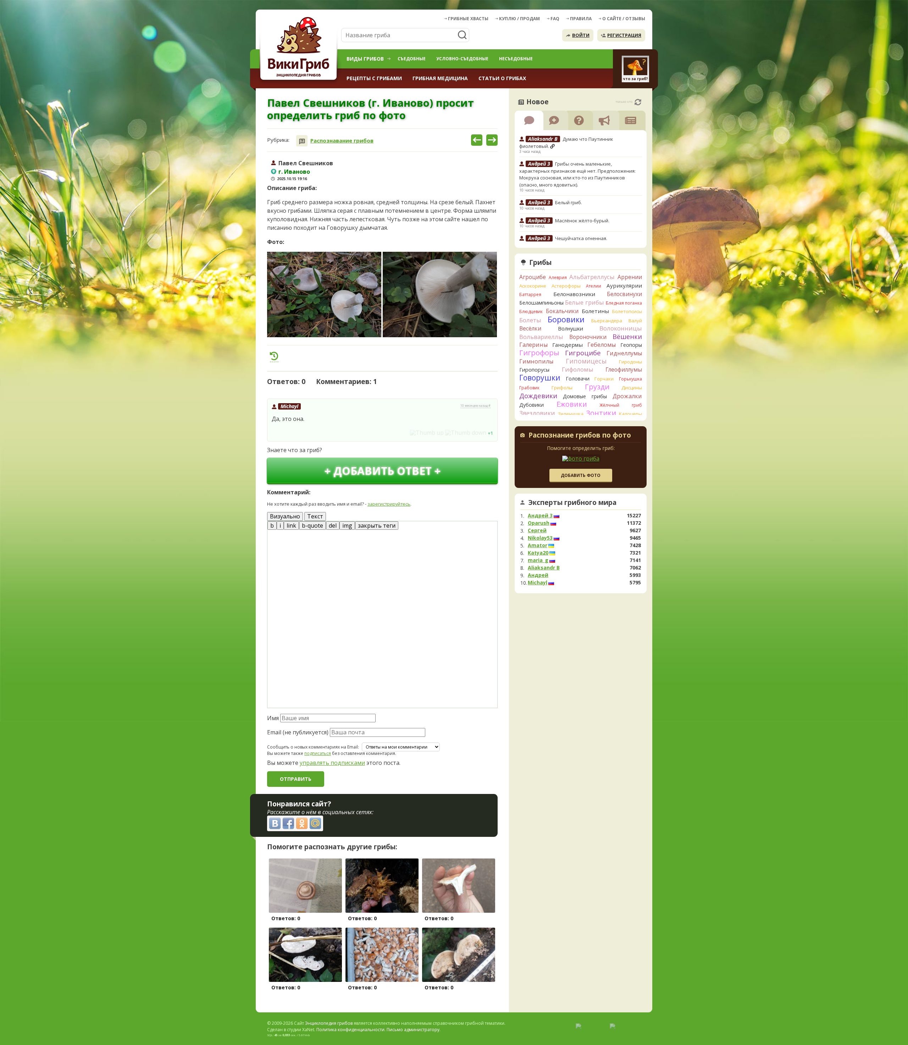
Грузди (597, 386)
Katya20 (538, 552)
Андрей (538, 575)
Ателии (593, 286)
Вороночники (588, 337)
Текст (315, 516)
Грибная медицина (440, 78)
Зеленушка (570, 414)
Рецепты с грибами (374, 78)
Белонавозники (574, 294)
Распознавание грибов (341, 140)
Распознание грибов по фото (579, 436)
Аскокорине (532, 286)
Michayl (289, 406)
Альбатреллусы (592, 277)
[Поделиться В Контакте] (275, 823)
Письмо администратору (413, 1030)
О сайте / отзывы (623, 19)
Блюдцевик (531, 312)
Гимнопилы (536, 361)
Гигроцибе (583, 352)
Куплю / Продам (519, 19)
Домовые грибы (585, 396)
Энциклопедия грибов (329, 1023)
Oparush (538, 523)
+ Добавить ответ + (383, 470)
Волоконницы (620, 328)
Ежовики (572, 404)
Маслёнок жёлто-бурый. (582, 220)
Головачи (577, 378)
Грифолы (562, 387)
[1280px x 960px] (324, 294)
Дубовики (531, 404)
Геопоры (631, 344)
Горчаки (604, 379)
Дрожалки (627, 396)
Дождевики (538, 395)
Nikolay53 (540, 537)
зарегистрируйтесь (388, 504)
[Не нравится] (465, 432)
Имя (273, 718)
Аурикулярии (624, 285)
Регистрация (624, 35)
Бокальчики (562, 311)
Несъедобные (516, 59)
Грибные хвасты (468, 19)
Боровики (566, 319)
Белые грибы (584, 302)
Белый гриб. (568, 202)
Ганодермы (567, 344)
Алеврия (558, 277)
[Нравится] (427, 432)
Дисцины (631, 387)
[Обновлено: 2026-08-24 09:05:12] (638, 102)
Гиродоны (630, 361)
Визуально (285, 516)
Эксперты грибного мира (572, 502)
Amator (537, 545)
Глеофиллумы (623, 369)
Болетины (595, 311)
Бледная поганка (624, 303)
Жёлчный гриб (620, 405)
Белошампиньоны (541, 302)
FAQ (554, 19)
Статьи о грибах (502, 78)
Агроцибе (532, 277)
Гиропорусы (534, 369)
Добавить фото (580, 475)
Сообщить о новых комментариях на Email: (313, 747)
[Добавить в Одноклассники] (302, 823)
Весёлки (530, 328)
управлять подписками (332, 763)
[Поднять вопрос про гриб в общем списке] (274, 356)
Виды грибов (365, 58)
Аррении (630, 277)
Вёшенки (627, 336)
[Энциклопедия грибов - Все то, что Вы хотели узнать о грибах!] (300, 48)
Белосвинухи (624, 294)
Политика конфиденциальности (350, 1030)
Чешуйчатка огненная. (581, 238)
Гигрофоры (539, 352)
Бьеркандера (606, 320)
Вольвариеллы (541, 337)
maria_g (538, 560)
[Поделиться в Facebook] (288, 823)
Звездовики (537, 413)
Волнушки (570, 328)
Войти (580, 35)
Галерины (533, 345)
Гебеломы (601, 345)
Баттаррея (530, 294)
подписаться (317, 753)
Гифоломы (577, 369)
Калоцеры (630, 414)
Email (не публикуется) (297, 732)
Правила (581, 19)
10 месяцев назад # (475, 406)
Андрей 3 (540, 515)
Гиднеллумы (624, 353)
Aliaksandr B (544, 567)
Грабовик (529, 388)
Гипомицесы (586, 361)
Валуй (635, 320)
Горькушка (630, 379)
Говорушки (539, 378)
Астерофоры (566, 286)
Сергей (537, 530)
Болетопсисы (627, 311)
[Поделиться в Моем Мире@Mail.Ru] (315, 823)
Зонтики (601, 413)
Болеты (530, 320)
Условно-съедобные (462, 59)
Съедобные (412, 59)
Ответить (287, 433)
